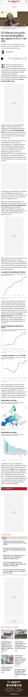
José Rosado (9, 52)
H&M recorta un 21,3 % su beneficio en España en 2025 (7, 668)
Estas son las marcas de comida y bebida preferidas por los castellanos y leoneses (21, 672)
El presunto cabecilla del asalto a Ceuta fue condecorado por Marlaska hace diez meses (14, 550)
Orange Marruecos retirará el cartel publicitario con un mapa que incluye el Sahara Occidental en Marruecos (7, 646)
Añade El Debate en (16, 58)
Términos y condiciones (9, 689)
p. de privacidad (20, 689)
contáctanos (18, 688)
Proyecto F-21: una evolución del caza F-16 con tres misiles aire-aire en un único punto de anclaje (14, 571)
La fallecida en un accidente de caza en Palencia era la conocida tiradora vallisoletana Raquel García (14, 557)
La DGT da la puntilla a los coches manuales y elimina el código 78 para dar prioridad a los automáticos (14, 564)
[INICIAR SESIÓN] (26, 2)
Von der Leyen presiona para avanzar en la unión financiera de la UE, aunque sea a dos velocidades (20, 660)
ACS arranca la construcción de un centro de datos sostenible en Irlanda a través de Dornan (20, 645)
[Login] (26, 2)
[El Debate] (14, 1)
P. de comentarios (18, 691)
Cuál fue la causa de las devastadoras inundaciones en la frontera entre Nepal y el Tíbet (15, 542)
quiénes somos (9, 688)
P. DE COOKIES (9, 691)
